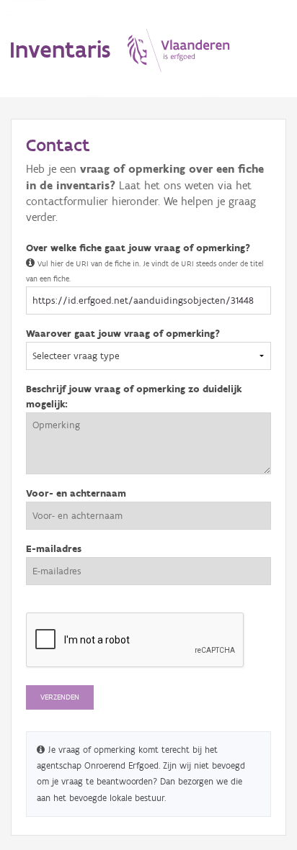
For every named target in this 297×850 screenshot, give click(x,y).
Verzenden (59, 697)
